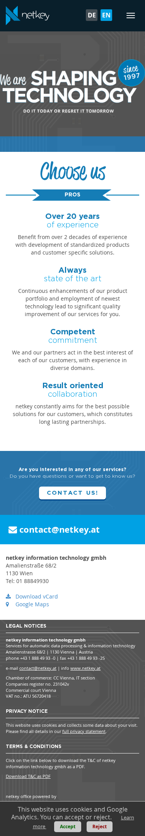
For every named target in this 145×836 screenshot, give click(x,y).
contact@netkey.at (58, 529)
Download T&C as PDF (28, 776)
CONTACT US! (73, 493)
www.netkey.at (85, 668)
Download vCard (36, 596)
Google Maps (32, 604)
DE (92, 15)
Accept (67, 826)
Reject (99, 826)
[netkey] (27, 15)
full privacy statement (84, 731)
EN (106, 15)
